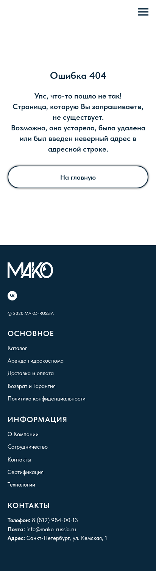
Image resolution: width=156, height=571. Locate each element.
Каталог (17, 348)
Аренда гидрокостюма (36, 360)
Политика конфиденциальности (47, 398)
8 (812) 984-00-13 (55, 520)
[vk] (12, 295)
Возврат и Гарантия (32, 386)
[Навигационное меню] (143, 12)
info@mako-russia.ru (51, 529)
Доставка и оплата (31, 373)
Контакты (19, 459)
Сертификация (26, 472)
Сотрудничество (28, 446)
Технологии (21, 484)
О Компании (23, 434)
